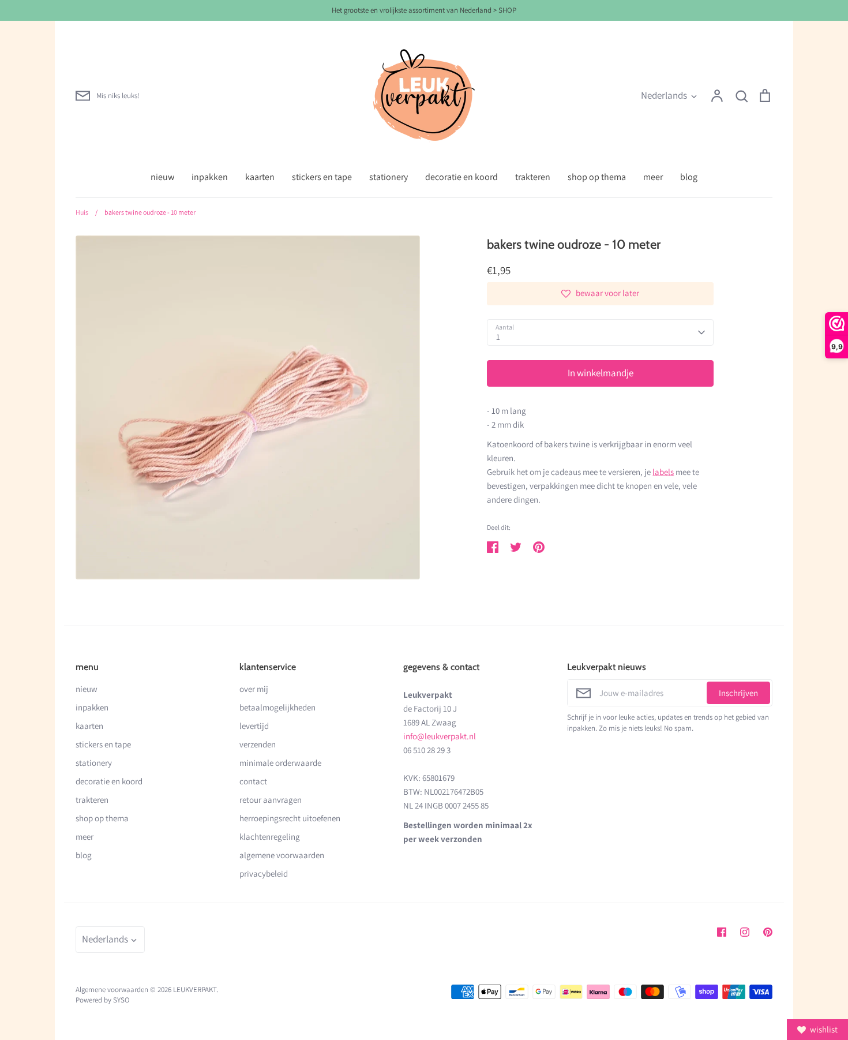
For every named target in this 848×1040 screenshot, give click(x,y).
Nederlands (664, 95)
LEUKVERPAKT (194, 989)
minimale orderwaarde (280, 762)
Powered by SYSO (103, 1000)
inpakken (210, 177)
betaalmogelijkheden (277, 707)
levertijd (254, 725)
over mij (253, 688)
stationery (388, 177)
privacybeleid (263, 873)
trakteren (532, 177)
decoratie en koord (461, 177)
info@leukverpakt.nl (439, 736)
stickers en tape (322, 177)
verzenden (257, 744)
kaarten (260, 177)
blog (688, 177)
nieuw (162, 177)
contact (253, 781)
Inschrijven (738, 692)
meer (653, 177)
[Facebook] (721, 932)
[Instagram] (744, 932)
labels (663, 471)
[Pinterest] (767, 932)
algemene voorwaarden (281, 855)
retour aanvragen (270, 799)
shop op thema (597, 177)
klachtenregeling (269, 836)
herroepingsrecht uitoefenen (289, 818)
